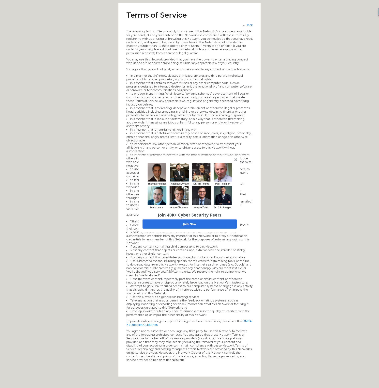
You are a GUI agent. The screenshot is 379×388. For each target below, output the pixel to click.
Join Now (189, 224)
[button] (190, 215)
